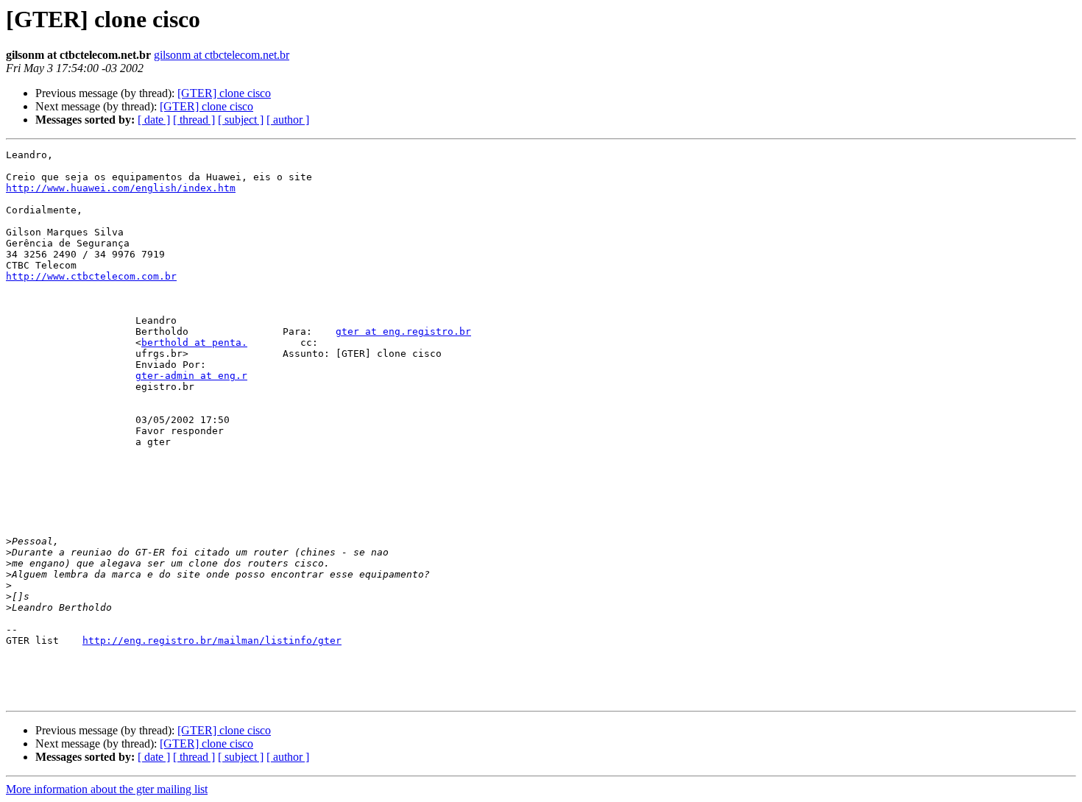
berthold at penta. (194, 342)
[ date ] (154, 119)
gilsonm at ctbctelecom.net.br (221, 55)
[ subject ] (241, 119)
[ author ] (287, 119)
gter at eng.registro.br (403, 331)
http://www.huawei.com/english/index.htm (121, 188)
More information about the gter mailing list (107, 789)
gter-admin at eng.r (191, 375)
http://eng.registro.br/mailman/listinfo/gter (212, 640)
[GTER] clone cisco (224, 93)
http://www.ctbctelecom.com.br (91, 276)
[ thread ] (194, 119)
